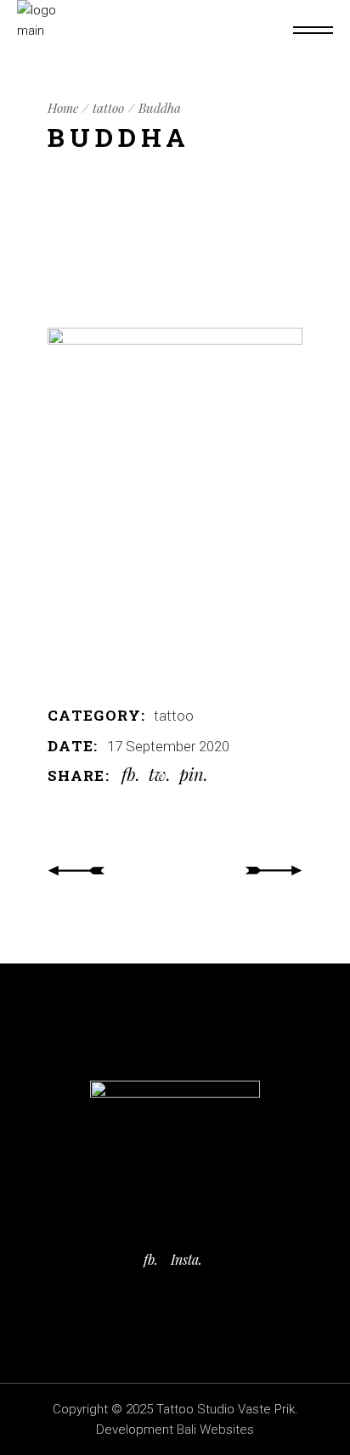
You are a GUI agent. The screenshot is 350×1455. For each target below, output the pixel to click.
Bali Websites (215, 1429)
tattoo (174, 715)
